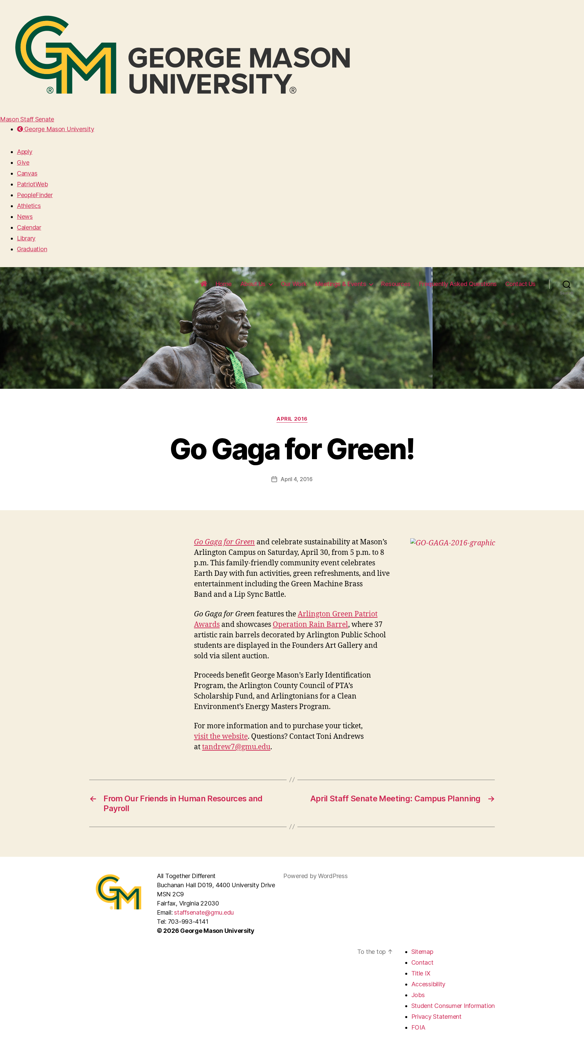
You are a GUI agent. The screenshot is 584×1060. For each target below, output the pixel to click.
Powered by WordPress (315, 875)
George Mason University (58, 129)
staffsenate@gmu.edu (204, 912)
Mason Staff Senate (27, 119)
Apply (24, 151)
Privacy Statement (436, 1016)
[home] (203, 284)
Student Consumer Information (453, 1005)
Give (23, 162)
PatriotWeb (32, 184)
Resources (396, 283)
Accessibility (428, 984)
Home (224, 283)
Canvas (27, 173)
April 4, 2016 (297, 479)
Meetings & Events (340, 283)
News (25, 216)
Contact (422, 962)
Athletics (29, 205)
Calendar (29, 227)
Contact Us (520, 283)
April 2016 (292, 419)
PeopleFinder (35, 194)
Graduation (32, 249)
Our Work (294, 283)
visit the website (221, 736)
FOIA (418, 1027)
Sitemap (422, 951)
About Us (253, 283)
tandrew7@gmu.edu (236, 747)
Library (26, 238)
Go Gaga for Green (224, 542)
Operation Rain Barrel (310, 624)
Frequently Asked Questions (458, 283)
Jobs (418, 994)
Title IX (421, 973)
